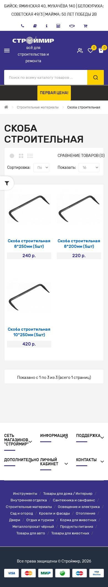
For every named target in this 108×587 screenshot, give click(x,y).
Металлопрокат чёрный (33, 527)
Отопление (85, 513)
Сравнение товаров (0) (81, 155)
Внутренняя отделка (29, 500)
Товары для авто (30, 533)
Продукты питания (76, 527)
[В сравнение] (36, 224)
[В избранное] (22, 224)
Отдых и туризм (40, 520)
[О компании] (46, 26)
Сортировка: (18, 167)
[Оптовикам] (72, 26)
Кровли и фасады (54, 513)
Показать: (67, 167)
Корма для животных (78, 520)
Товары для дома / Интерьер (67, 493)
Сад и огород (21, 513)
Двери (14, 520)
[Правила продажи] (58, 26)
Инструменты (25, 493)
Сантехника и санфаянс (74, 500)
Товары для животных (70, 533)
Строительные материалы (29, 507)
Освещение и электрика (79, 507)
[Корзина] (85, 26)
